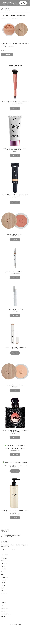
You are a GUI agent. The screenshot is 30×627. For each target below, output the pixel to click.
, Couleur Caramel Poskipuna (15, 234)
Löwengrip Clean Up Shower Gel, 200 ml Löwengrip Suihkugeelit (15, 511)
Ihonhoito (3, 569)
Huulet (2, 566)
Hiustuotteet (4, 563)
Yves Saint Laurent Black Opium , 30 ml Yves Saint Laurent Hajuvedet (15, 430)
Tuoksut (3, 590)
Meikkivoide (21, 43)
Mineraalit (3, 580)
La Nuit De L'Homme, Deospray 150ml (15, 448)
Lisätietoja (7, 54)
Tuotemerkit (11, 43)
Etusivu (3, 18)
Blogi (2, 605)
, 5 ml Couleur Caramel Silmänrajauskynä (15, 347)
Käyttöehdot (4, 611)
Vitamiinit (3, 596)
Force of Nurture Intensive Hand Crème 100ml (15, 465)
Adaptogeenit (4, 558)
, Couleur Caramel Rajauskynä (15, 309)
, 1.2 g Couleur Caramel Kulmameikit (15, 271)
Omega (3, 582)
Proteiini (3, 585)
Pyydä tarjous (23, 3)
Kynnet (3, 574)
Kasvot (16, 43)
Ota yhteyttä (4, 608)
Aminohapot (4, 561)
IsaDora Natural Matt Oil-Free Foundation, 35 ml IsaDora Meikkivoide (15, 195)
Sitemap (3, 616)
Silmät (2, 588)
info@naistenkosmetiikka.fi (8, 550)
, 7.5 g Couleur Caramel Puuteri (15, 385)
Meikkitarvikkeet (5, 577)
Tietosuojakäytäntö (6, 613)
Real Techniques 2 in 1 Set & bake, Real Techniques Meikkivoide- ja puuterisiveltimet (15, 102)
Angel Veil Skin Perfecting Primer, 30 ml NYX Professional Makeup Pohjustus (15, 148)
